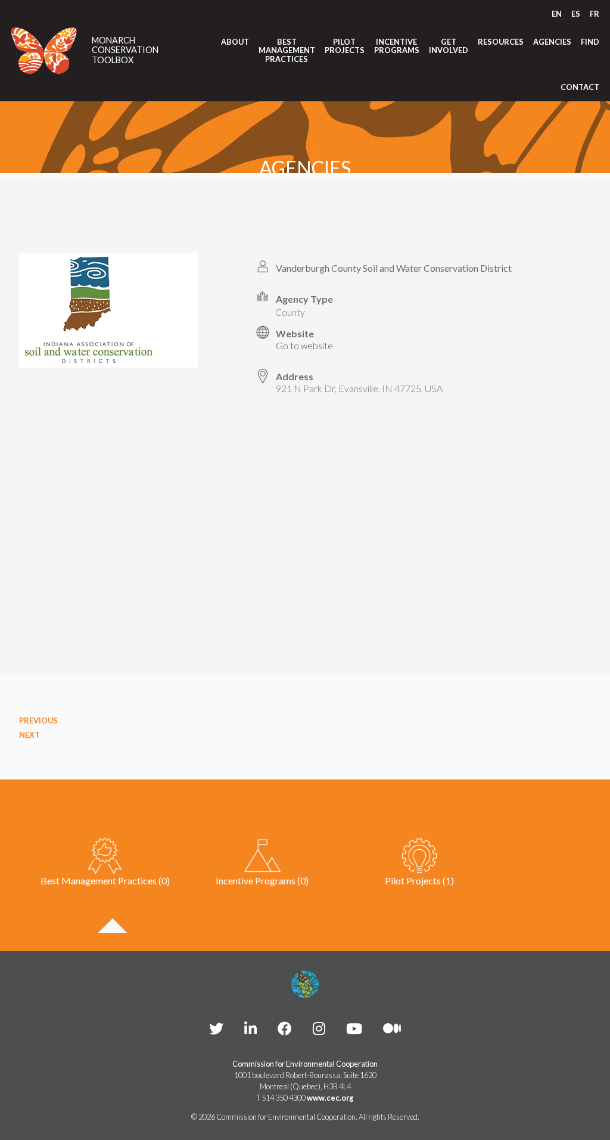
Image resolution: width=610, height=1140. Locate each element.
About (235, 41)
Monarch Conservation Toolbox (125, 50)
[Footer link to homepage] (305, 984)
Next (29, 735)
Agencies (552, 41)
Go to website (304, 345)
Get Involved (448, 46)
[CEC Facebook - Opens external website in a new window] (284, 1028)
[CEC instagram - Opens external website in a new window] (319, 1028)
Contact (580, 87)
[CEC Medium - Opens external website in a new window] (392, 1028)
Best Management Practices (287, 50)
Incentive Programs (396, 46)
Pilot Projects (345, 46)
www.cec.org (330, 1097)
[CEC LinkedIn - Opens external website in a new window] (250, 1028)
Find (590, 41)
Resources (501, 41)
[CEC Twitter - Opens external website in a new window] (216, 1028)
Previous (38, 720)
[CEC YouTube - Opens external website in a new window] (354, 1028)
